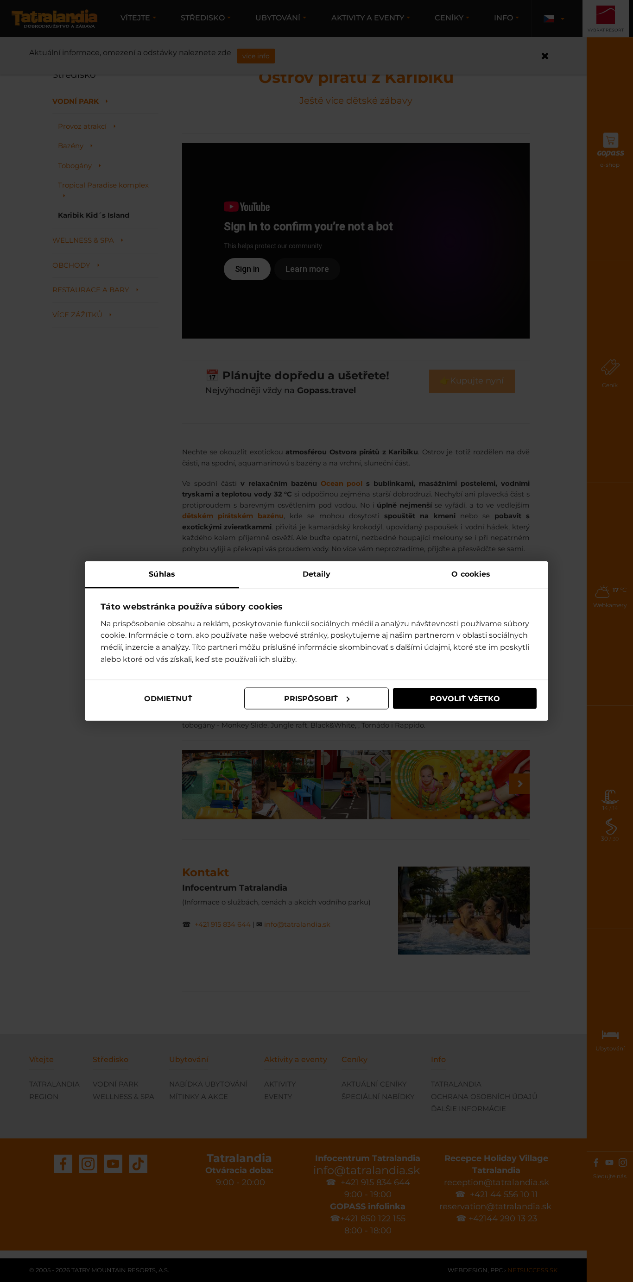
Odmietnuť (168, 698)
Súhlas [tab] (162, 574)
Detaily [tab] (317, 574)
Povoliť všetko (465, 698)
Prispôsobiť (311, 698)
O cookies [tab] (470, 574)
